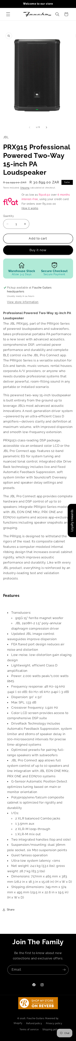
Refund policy (34, 1023)
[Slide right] (46, 127)
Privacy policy (54, 1023)
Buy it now (38, 250)
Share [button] (11, 909)
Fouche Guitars (35, 1018)
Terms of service (29, 1029)
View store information (23, 302)
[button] (8, 14)
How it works (30, 208)
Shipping (25, 188)
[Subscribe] (64, 970)
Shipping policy (51, 1029)
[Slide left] (29, 127)
